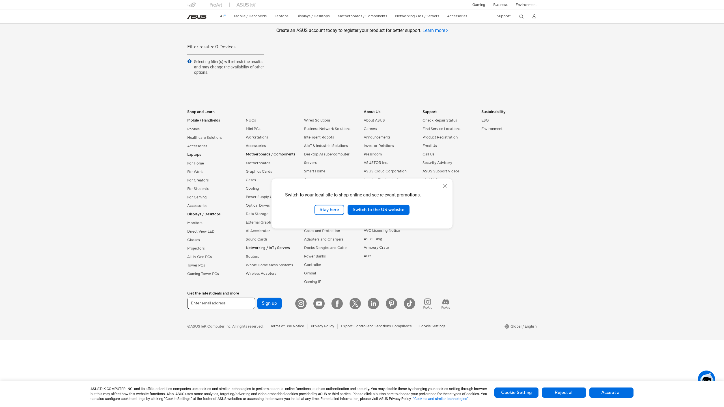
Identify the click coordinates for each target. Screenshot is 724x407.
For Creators (198, 180)
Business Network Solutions (327, 129)
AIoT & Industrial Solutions (326, 146)
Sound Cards (257, 239)
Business (500, 5)
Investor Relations (379, 146)
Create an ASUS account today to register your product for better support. (360, 30)
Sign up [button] (269, 303)
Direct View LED (201, 231)
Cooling (252, 188)
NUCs (251, 120)
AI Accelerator (258, 231)
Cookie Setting (516, 392)
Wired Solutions (317, 120)
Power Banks (315, 256)
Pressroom (373, 154)
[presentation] (189, 61)
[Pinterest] (391, 303)
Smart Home (314, 171)
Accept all (611, 392)
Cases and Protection (322, 231)
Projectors (196, 248)
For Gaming (197, 197)
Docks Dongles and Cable (325, 248)
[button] (478, 5)
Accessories (197, 146)
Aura (368, 256)
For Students (198, 189)
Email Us (430, 146)
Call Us (428, 154)
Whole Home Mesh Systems (269, 265)
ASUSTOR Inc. (376, 163)
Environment (526, 5)
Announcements (377, 137)
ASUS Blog (373, 239)
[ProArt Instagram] (427, 303)
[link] (196, 17)
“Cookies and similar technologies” (441, 399)
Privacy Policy (322, 326)
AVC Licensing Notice (382, 230)
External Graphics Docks (266, 222)
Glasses (193, 240)
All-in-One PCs (199, 257)
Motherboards (258, 163)
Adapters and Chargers (323, 239)
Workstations (257, 137)
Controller (312, 265)
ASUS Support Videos (441, 171)
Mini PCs (253, 129)
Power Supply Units (262, 197)
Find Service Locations (441, 129)
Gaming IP (312, 282)
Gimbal (310, 273)
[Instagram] (301, 303)
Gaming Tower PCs (203, 274)
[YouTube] (319, 303)
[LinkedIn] (373, 303)
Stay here (329, 210)
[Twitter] (355, 303)
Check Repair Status (440, 120)
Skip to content (190, 17)
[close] (445, 186)
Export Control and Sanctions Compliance (376, 326)
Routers (252, 256)
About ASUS (374, 120)
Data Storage (257, 214)
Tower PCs (196, 265)
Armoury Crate (376, 247)
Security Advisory (437, 163)
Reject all (564, 392)
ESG (485, 120)
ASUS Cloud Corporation (385, 171)
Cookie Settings (432, 326)
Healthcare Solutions (204, 137)
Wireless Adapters (261, 273)
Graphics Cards (259, 171)
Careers (370, 129)
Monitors (194, 223)
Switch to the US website (378, 210)
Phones (193, 129)
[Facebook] (337, 303)
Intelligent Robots (319, 137)
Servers (310, 163)
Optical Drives (258, 205)
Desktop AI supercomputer (327, 154)
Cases (251, 180)
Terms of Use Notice (287, 326)
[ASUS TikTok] (409, 303)
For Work (195, 172)
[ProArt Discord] (445, 303)
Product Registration (440, 137)
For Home (195, 163)
